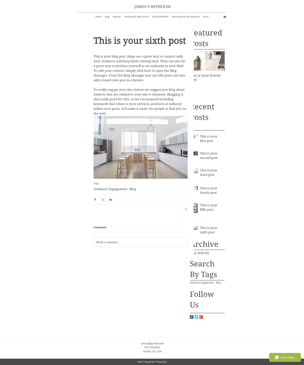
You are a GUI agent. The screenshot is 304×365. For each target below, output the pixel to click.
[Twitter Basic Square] (196, 317)
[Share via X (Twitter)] (102, 199)
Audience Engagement (202, 282)
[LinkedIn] (224, 16)
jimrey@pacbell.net (152, 343)
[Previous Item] (194, 61)
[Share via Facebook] (95, 199)
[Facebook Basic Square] (191, 317)
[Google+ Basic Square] (201, 317)
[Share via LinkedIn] (110, 199)
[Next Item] (219, 61)
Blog (218, 282)
